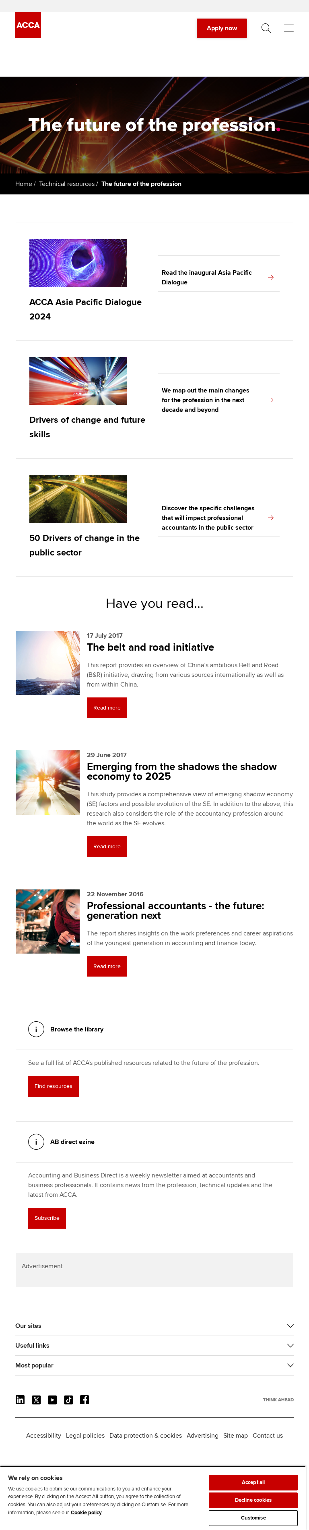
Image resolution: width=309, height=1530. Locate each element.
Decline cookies (253, 1500)
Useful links (32, 1346)
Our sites (28, 1326)
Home (23, 184)
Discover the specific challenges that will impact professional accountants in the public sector (208, 518)
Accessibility (43, 1436)
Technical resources (67, 184)
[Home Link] (278, 1400)
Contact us (268, 1436)
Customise (253, 1518)
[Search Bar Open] (266, 28)
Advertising (202, 1436)
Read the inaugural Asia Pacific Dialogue (207, 277)
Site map (235, 1436)
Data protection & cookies (145, 1436)
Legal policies (85, 1436)
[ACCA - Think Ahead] (28, 36)
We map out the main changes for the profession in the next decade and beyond (205, 400)
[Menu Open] (289, 28)
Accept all (253, 1482)
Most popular (34, 1365)
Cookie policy (86, 1512)
